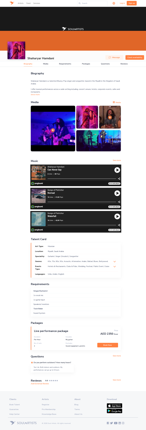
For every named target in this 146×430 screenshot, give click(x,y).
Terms (77, 409)
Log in (122, 3)
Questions (105, 64)
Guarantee (13, 409)
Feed (28, 3)
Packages (86, 64)
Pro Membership (48, 409)
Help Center (14, 414)
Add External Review (40, 384)
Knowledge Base (49, 414)
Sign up (132, 3)
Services (36, 3)
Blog (76, 404)
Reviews (124, 64)
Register (45, 404)
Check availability (134, 57)
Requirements (65, 64)
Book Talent (14, 404)
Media (45, 64)
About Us (78, 414)
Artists (20, 3)
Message (116, 57)
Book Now (107, 345)
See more (117, 160)
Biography (28, 64)
